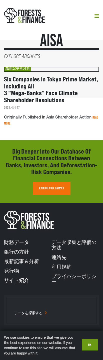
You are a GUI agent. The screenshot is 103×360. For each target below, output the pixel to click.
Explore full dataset (51, 188)
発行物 (11, 271)
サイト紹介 (16, 280)
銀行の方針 (16, 252)
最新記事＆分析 (21, 261)
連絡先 (59, 257)
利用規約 (62, 267)
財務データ (16, 242)
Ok (89, 345)
